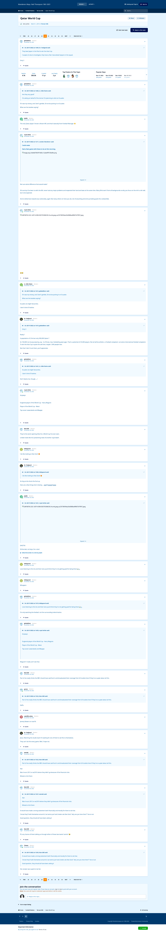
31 (48, 36)
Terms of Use (42, 929)
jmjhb (25, 118)
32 (51, 36)
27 (35, 36)
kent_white (26, 24)
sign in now (58, 889)
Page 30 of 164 (77, 36)
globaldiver (27, 40)
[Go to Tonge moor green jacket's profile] (64, 76)
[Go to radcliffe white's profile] (21, 716)
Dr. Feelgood (43, 48)
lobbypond (27, 448)
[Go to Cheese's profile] (21, 846)
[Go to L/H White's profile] (72, 76)
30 (45, 36)
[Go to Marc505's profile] (21, 429)
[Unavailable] (39, 153)
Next (66, 36)
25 (28, 36)
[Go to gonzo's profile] (21, 689)
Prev (24, 36)
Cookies (37, 921)
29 (41, 36)
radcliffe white (28, 716)
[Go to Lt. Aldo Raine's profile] (21, 284)
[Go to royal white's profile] (21, 135)
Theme (21, 921)
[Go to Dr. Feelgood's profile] (21, 319)
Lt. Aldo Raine (43, 91)
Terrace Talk (44, 24)
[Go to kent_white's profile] (21, 24)
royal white (27, 134)
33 (55, 36)
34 (58, 36)
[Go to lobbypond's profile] (21, 449)
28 (38, 36)
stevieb (26, 752)
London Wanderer (45, 142)
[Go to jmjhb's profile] (21, 119)
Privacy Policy (29, 921)
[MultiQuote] (20, 65)
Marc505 (26, 428)
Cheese (26, 845)
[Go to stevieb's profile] (21, 753)
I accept (144, 928)
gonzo (26, 689)
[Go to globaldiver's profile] (21, 41)
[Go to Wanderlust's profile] (76, 76)
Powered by (139, 921)
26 (31, 36)
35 (62, 36)
